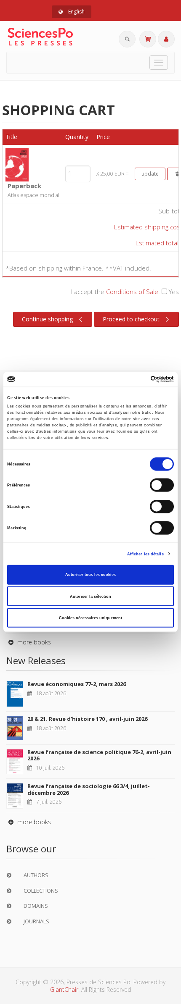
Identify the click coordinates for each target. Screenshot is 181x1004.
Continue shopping (47, 319)
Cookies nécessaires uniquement (90, 618)
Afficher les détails (145, 554)
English (76, 11)
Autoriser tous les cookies (90, 575)
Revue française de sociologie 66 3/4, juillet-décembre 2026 (88, 789)
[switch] (162, 485)
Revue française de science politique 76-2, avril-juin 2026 (99, 755)
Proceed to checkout (131, 319)
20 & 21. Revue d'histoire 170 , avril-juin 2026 (87, 719)
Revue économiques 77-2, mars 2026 (76, 684)
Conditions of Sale (132, 291)
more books (33, 642)
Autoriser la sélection (90, 596)
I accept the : (125, 291)
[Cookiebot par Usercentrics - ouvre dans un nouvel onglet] (137, 379)
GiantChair (64, 989)
